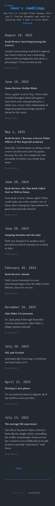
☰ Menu (9, 5)
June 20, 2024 (17, 228)
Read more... (12, 67)
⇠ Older (18, 468)
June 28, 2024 (17, 182)
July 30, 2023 (17, 346)
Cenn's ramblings (27, 8)
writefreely (34, 492)
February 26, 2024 (20, 268)
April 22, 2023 (18, 382)
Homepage (27, 23)
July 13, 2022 (17, 417)
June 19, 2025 (17, 82)
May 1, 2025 (15, 132)
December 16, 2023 (20, 307)
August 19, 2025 (18, 35)
